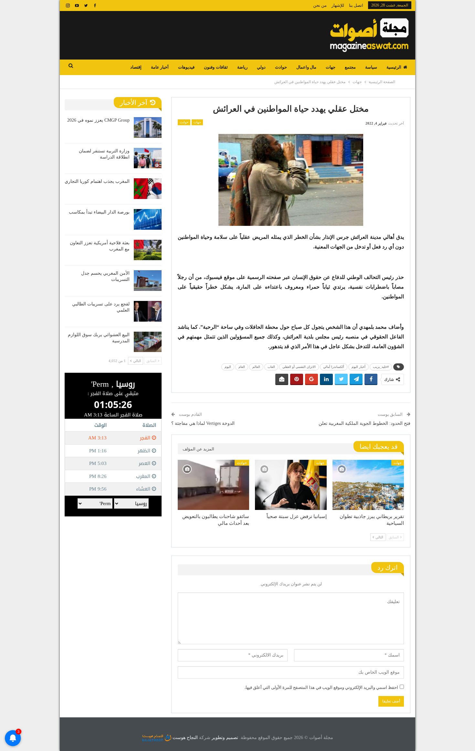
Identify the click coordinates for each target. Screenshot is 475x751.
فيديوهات (186, 67)
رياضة (242, 67)
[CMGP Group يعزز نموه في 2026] (148, 127)
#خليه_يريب (381, 367)
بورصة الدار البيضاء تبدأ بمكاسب (99, 212)
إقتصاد (136, 67)
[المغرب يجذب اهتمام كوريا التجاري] (148, 188)
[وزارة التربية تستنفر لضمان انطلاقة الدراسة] (148, 158)
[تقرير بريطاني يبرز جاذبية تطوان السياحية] (368, 485)
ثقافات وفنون (215, 67)
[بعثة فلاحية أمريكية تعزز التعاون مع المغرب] (148, 250)
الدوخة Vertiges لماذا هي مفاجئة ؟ (203, 423)
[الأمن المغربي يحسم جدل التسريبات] (148, 280)
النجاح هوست (184, 737)
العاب (271, 367)
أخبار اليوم (358, 367)
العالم (256, 367)
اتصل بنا (356, 5)
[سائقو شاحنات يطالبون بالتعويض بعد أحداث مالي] (213, 485)
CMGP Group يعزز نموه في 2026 (98, 120)
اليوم (228, 367)
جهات (330, 67)
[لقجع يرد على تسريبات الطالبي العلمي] (148, 311)
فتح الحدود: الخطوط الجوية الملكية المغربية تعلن (364, 423)
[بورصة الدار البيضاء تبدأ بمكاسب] (148, 219)
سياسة (371, 67)
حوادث (281, 67)
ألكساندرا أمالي (333, 367)
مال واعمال (306, 67)
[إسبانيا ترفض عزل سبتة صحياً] (290, 485)
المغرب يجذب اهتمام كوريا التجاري (97, 181)
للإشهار (338, 5)
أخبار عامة (160, 67)
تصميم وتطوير (225, 737)
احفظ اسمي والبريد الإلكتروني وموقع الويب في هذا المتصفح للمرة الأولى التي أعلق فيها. (321, 687)
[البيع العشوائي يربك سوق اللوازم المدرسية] (148, 342)
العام (241, 367)
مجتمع (350, 67)
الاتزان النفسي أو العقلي (299, 367)
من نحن (320, 5)
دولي (261, 67)
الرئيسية (393, 67)
